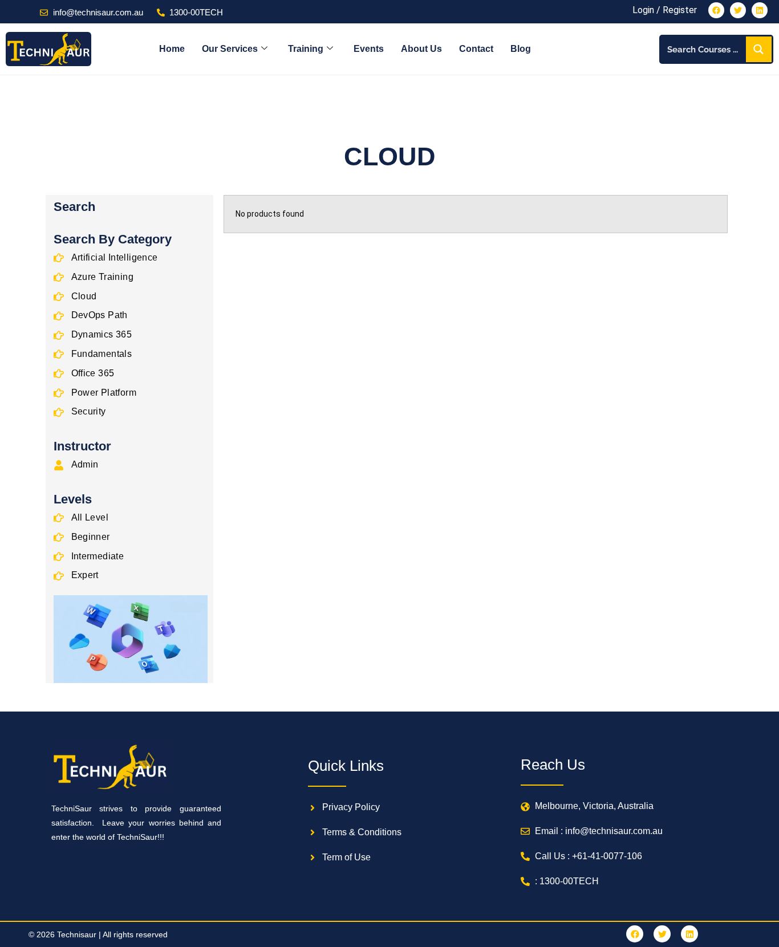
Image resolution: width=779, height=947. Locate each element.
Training (305, 49)
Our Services (230, 49)
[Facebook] (716, 10)
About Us (421, 49)
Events (369, 49)
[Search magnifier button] (759, 49)
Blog (520, 49)
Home (172, 49)
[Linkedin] (760, 10)
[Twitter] (738, 10)
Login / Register (664, 10)
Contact (476, 49)
